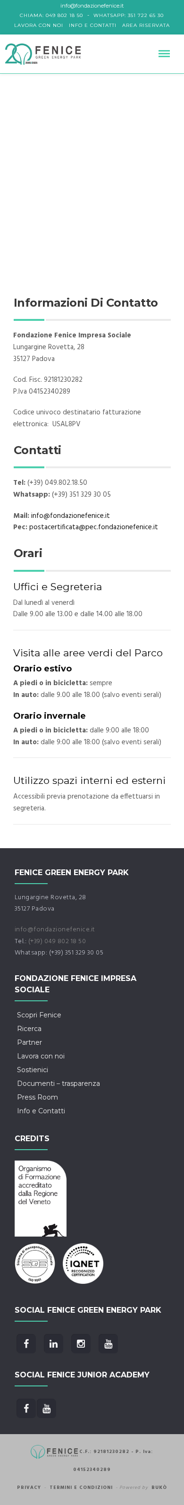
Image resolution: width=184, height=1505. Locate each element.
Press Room (37, 1097)
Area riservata (146, 25)
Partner (29, 1042)
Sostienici (32, 1070)
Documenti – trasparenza (58, 1083)
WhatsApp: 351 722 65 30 (128, 15)
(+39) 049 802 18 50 (57, 941)
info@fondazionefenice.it (70, 516)
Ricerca (29, 1028)
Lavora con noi (38, 25)
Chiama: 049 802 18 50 (51, 15)
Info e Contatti (93, 25)
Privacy (29, 1487)
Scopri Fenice (39, 1015)
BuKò (159, 1487)
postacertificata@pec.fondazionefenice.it (93, 527)
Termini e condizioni (81, 1487)
